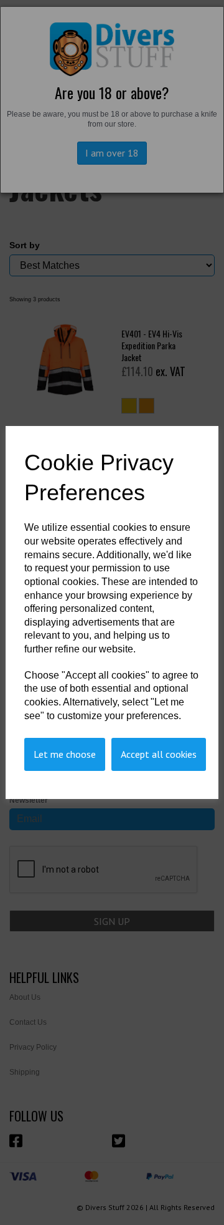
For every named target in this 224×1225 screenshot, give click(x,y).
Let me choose (65, 754)
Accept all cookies (159, 754)
